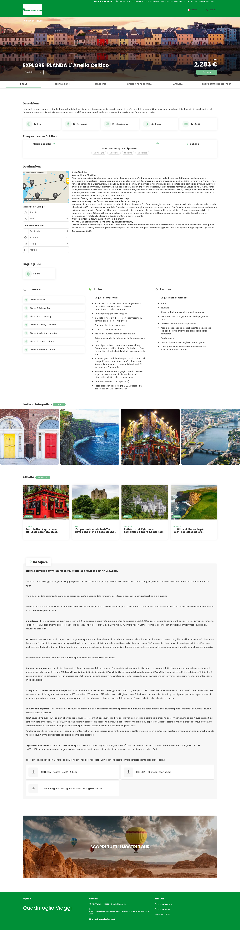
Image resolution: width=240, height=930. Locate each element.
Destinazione (62, 84)
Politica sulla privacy (164, 904)
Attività (178, 84)
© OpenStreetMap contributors (34, 172)
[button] (3, 84)
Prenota (207, 72)
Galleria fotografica (139, 84)
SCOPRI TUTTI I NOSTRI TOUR (216, 84)
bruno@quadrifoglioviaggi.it (202, 1)
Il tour (23, 84)
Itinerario (100, 84)
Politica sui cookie (162, 909)
